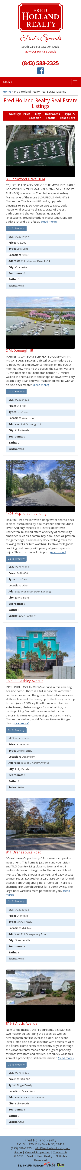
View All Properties (37, 1152)
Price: (12, 242)
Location (35, 118)
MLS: (11, 236)
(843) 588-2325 (40, 63)
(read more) (49, 221)
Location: (14, 255)
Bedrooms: (15, 273)
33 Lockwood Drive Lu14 (25, 179)
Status (51, 118)
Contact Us (60, 1152)
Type (68, 114)
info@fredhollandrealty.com (52, 1148)
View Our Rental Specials (40, 51)
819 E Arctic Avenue (21, 1023)
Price (27, 114)
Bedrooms (53, 114)
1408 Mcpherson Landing (26, 513)
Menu (7, 82)
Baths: (12, 279)
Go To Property (16, 228)
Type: (12, 248)
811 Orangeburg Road (23, 852)
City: (11, 267)
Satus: (12, 285)
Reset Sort (67, 118)
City (38, 114)
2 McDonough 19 (19, 350)
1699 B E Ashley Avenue (24, 680)
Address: (14, 261)
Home (7, 91)
